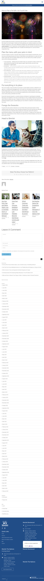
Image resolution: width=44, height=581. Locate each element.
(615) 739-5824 (27, 528)
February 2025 (5, 330)
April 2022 (4, 421)
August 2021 (5, 442)
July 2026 (4, 287)
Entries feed (4, 508)
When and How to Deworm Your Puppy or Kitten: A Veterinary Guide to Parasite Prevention (20, 275)
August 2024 (5, 346)
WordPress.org (5, 513)
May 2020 (4, 483)
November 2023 (5, 370)
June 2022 (4, 416)
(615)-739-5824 (29, 5)
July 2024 (4, 349)
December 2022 (5, 400)
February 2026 (5, 301)
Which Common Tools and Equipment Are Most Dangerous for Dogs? (25, 207)
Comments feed (5, 511)
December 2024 (5, 335)
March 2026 (4, 298)
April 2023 (4, 389)
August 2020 (5, 475)
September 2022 (5, 408)
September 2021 (5, 440)
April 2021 (4, 453)
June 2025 (4, 322)
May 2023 (4, 386)
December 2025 (5, 306)
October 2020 (5, 469)
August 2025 (5, 317)
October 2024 (5, 341)
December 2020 (5, 464)
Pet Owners (12, 166)
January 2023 (5, 397)
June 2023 (4, 384)
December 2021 (5, 432)
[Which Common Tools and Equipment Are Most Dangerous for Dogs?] (26, 193)
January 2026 (5, 303)
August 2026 (5, 285)
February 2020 (5, 491)
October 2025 (5, 311)
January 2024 (5, 365)
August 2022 (5, 410)
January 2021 (5, 461)
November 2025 (5, 309)
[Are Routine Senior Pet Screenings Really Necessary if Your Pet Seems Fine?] (36, 193)
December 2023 (5, 368)
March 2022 (4, 424)
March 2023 (4, 392)
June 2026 (4, 290)
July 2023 (4, 381)
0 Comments (17, 166)
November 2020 (5, 467)
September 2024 (5, 344)
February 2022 (5, 426)
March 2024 (4, 360)
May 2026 (4, 293)
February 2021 (5, 459)
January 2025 (5, 333)
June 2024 (4, 352)
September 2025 (5, 314)
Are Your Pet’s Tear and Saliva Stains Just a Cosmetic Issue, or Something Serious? (19, 264)
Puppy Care (4, 499)
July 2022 (4, 413)
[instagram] (4, 528)
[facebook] (2, 528)
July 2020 (4, 477)
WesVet (4, 166)
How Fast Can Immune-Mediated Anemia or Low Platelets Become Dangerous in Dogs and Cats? (21, 267)
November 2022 (5, 402)
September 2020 (5, 472)
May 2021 (4, 451)
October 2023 (5, 373)
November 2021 (5, 434)
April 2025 (4, 325)
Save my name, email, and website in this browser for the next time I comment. (18, 251)
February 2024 (5, 362)
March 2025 (4, 327)
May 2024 (4, 354)
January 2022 (5, 429)
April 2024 (4, 357)
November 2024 (5, 338)
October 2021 (5, 437)
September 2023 (5, 376)
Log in (3, 505)
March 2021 (4, 456)
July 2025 (4, 319)
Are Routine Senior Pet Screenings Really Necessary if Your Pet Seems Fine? (17, 272)
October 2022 (5, 405)
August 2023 (5, 378)
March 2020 (4, 488)
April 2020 (4, 485)
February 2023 (5, 394)
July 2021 (4, 445)
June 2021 (4, 448)
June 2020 (4, 480)
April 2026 (4, 295)
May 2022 (4, 418)
